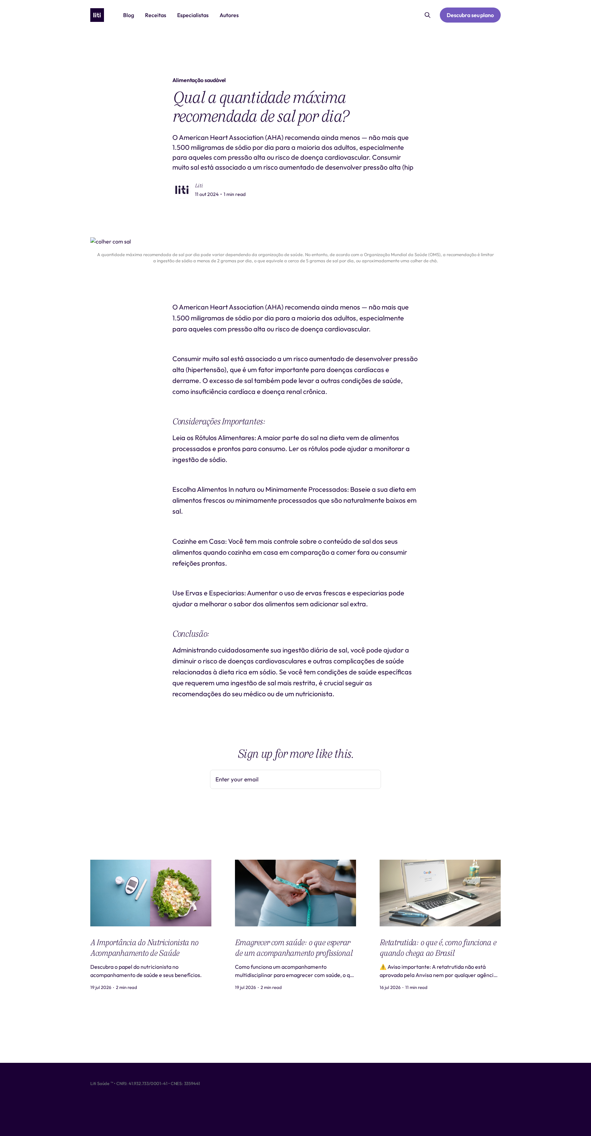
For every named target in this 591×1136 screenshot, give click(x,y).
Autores (229, 15)
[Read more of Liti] (182, 189)
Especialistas (193, 15)
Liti (199, 185)
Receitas (155, 15)
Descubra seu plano (470, 15)
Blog (128, 15)
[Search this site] (427, 15)
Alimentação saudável (199, 80)
